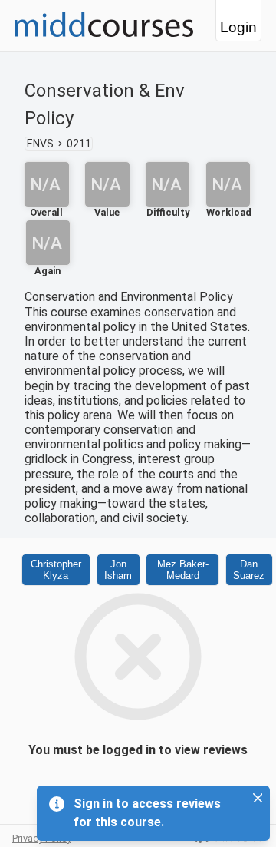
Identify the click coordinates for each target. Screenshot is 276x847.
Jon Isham (118, 569)
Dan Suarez (248, 569)
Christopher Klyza (56, 569)
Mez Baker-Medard (183, 569)
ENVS (40, 143)
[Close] (257, 798)
